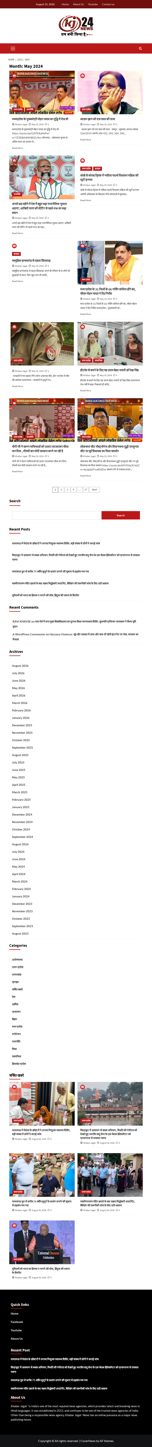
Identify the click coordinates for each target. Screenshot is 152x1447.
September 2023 (22, 926)
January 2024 (20, 896)
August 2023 (20, 933)
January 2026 (20, 717)
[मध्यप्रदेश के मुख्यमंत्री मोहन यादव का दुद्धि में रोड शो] (42, 92)
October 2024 (21, 829)
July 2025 (18, 762)
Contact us (108, 4)
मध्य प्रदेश (86, 279)
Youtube (93, 4)
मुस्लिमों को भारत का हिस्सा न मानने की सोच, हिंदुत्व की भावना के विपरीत (45, 595)
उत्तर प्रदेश (18, 109)
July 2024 (18, 851)
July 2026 (18, 673)
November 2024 (22, 822)
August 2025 (20, 755)
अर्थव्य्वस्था (17, 959)
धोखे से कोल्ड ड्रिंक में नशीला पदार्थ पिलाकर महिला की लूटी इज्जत (109, 177)
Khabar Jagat (21, 124)
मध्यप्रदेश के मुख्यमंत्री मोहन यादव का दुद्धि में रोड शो (40, 119)
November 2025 (22, 732)
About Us (78, 4)
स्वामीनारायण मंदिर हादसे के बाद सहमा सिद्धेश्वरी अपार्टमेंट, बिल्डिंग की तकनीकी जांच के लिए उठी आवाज (60, 583)
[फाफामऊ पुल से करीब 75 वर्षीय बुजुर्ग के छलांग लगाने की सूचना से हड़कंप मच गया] (42, 1175)
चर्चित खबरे (17, 989)
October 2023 (21, 918)
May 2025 (18, 777)
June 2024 (18, 859)
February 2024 (21, 889)
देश (13, 996)
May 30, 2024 (38, 124)
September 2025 (22, 747)
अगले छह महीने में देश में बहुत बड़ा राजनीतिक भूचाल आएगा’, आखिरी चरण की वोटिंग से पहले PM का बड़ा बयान (39, 208)
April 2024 (18, 874)
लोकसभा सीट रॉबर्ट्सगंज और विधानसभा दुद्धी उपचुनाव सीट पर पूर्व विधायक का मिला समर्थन (109, 449)
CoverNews (87, 1441)
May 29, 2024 (106, 185)
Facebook (17, 1322)
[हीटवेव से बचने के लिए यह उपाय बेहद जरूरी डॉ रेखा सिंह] (110, 343)
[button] (13, 48)
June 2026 (18, 680)
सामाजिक (98, 360)
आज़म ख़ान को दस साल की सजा (97, 119)
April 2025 (18, 784)
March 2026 (19, 703)
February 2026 (21, 710)
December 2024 (22, 814)
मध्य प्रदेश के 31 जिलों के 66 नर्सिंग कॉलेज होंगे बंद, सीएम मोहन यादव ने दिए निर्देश (108, 291)
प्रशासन (16, 1011)
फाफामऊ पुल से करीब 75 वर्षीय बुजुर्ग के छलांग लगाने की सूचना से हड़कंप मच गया (50, 571)
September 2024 (22, 836)
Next (94, 490)
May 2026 (18, 688)
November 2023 (22, 911)
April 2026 (18, 695)
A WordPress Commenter (29, 634)
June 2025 (18, 769)
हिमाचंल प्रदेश (19, 1063)
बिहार (14, 1019)
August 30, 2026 (39, 1139)
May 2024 (18, 866)
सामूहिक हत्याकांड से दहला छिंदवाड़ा (31, 261)
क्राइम (97, 168)
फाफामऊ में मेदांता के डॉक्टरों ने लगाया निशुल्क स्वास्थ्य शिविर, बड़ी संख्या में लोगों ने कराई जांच (56, 543)
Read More (17, 148)
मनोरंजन (16, 1034)
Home (65, 4)
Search (14, 501)
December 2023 (22, 903)
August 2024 (20, 844)
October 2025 (21, 740)
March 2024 (19, 881)
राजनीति (30, 109)
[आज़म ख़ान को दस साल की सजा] (110, 92)
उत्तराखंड (16, 974)
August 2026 (20, 665)
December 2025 (22, 725)
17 (86, 490)
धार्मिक (15, 1004)
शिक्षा (14, 1048)
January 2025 (20, 807)
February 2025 (21, 799)
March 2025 (19, 792)
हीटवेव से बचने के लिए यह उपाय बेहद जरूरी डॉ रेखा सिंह (109, 370)
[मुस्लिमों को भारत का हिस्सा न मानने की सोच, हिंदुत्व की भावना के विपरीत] (42, 1242)
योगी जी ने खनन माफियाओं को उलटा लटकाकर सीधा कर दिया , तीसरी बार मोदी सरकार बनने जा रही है (40, 449)
